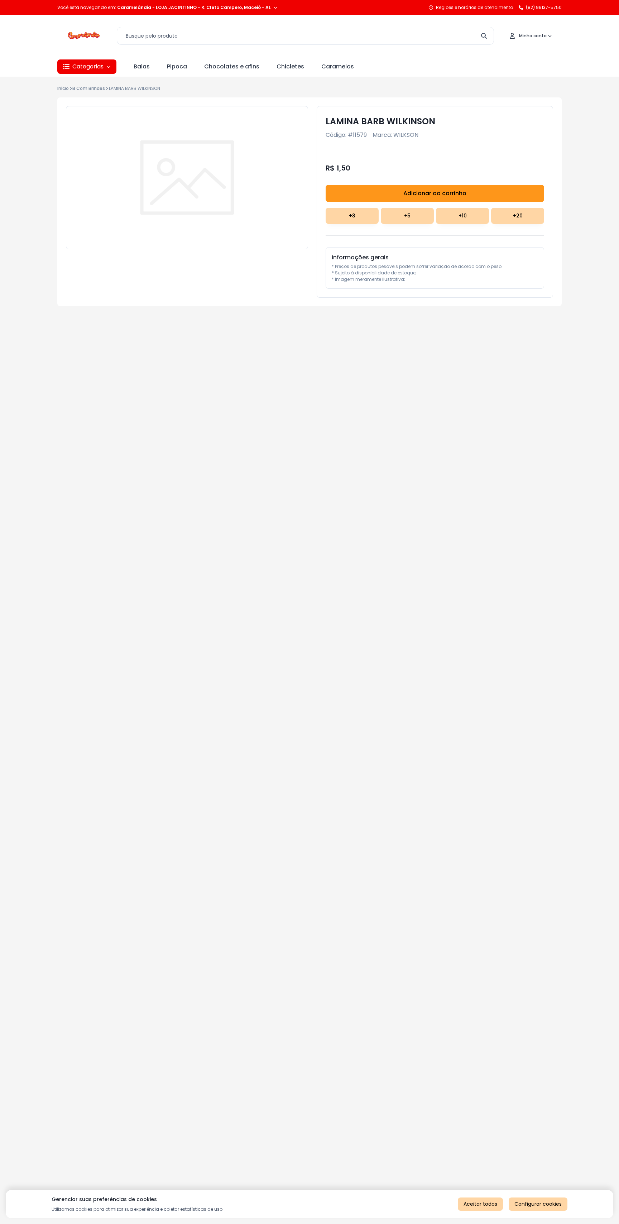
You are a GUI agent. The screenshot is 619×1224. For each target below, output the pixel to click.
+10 (463, 215)
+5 (407, 215)
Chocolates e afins (231, 66)
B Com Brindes (88, 88)
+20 (518, 215)
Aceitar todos (480, 1204)
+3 (352, 215)
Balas (142, 66)
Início (63, 88)
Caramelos (337, 66)
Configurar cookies (538, 1204)
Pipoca (177, 66)
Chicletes (290, 66)
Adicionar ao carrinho (434, 193)
